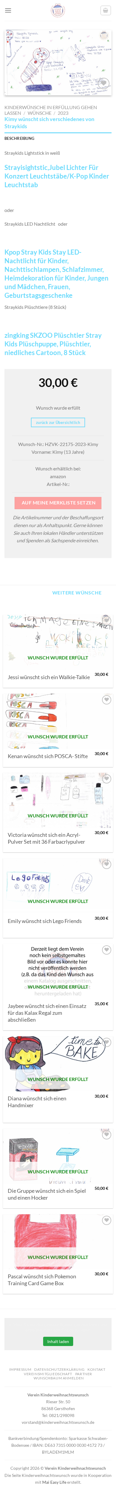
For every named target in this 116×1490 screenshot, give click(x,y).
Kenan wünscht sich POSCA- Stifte (48, 756)
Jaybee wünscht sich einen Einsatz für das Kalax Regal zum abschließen (47, 1013)
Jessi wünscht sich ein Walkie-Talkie (49, 677)
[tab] (58, 138)
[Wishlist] (103, 83)
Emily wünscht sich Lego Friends (45, 921)
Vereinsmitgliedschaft (48, 1374)
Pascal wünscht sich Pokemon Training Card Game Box (42, 1279)
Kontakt (96, 1369)
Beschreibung (19, 138)
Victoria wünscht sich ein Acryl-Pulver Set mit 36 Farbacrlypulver (46, 838)
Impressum (20, 1369)
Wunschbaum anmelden (59, 1378)
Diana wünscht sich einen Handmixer (37, 1101)
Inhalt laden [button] (58, 1341)
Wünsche (39, 113)
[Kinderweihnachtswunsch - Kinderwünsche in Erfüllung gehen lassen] (58, 10)
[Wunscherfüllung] (106, 10)
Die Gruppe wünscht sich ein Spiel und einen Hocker (47, 1194)
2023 (63, 113)
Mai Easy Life (54, 1482)
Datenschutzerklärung (59, 1369)
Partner (83, 1374)
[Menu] (8, 10)
